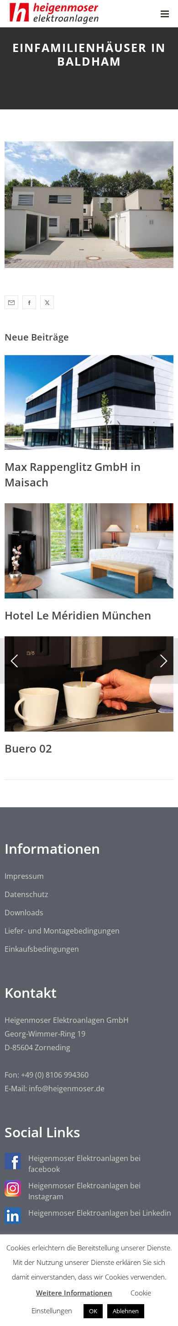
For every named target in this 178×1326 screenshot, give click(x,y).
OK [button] (93, 1311)
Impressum (24, 876)
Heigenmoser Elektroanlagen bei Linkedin (99, 1213)
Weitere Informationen (74, 1292)
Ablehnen (126, 1311)
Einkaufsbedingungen (42, 949)
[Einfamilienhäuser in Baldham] (11, 302)
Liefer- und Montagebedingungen (62, 931)
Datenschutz (26, 894)
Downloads (24, 913)
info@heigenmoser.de (67, 1089)
